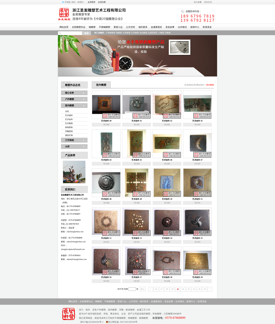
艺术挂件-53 (137, 238)
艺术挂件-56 (106, 277)
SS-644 (106, 164)
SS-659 (197, 281)
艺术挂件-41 (137, 121)
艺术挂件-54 (167, 238)
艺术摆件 (69, 115)
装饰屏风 (69, 127)
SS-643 (197, 125)
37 (161, 289)
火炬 (67, 146)
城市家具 (142, 27)
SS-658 (167, 281)
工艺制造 (69, 140)
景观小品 (118, 27)
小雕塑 (161, 33)
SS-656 (106, 281)
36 (156, 289)
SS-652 (106, 242)
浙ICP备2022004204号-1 (91, 322)
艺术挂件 (69, 119)
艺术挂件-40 (106, 121)
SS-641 (137, 125)
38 (167, 289)
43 (194, 289)
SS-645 (137, 164)
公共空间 (130, 27)
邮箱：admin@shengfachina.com (74, 259)
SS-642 (167, 125)
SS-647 (197, 164)
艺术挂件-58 (167, 277)
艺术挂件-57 (137, 277)
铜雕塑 (92, 27)
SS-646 (167, 164)
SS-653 (137, 242)
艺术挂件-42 (167, 121)
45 (205, 289)
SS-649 (137, 203)
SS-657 (137, 281)
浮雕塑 (168, 33)
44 (199, 289)
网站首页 (64, 27)
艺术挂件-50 (167, 199)
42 (189, 289)
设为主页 (208, 2)
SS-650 (167, 203)
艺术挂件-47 (197, 160)
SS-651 (197, 203)
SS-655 (197, 242)
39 (172, 289)
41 (183, 289)
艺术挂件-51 (197, 199)
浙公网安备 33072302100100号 (123, 322)
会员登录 (91, 2)
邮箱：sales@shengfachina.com (73, 242)
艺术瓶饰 (69, 123)
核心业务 (69, 93)
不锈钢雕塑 (104, 27)
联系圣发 (207, 27)
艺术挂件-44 (106, 160)
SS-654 (167, 242)
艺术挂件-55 (197, 238)
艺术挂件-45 (137, 160)
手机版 (67, 2)
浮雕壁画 (69, 131)
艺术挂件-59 (197, 277)
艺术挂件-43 (197, 121)
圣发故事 (170, 27)
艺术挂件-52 (106, 238)
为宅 (67, 111)
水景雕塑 (126, 33)
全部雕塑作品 (78, 27)
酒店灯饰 (69, 135)
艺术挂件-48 (106, 199)
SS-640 (106, 125)
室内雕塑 (69, 105)
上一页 (150, 289)
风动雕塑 (143, 33)
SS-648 (106, 203)
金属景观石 (156, 27)
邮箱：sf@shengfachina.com (72, 232)
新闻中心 (194, 27)
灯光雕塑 (135, 33)
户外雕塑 (69, 99)
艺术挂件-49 (137, 199)
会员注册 (102, 2)
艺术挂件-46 (167, 160)
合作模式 (182, 27)
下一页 (210, 289)
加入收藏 (197, 2)
